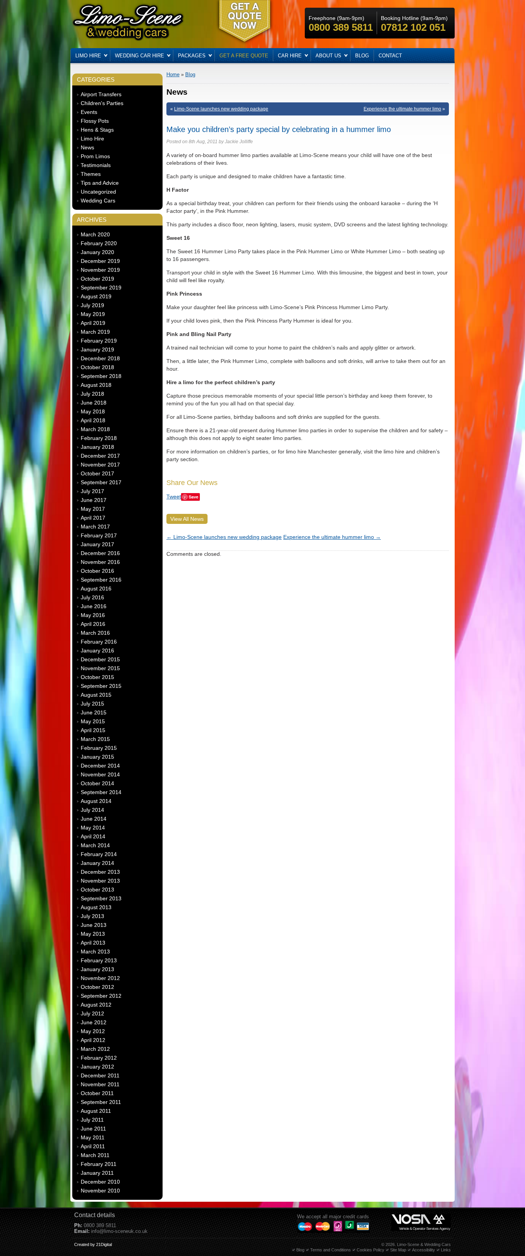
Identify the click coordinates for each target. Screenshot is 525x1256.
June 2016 (93, 606)
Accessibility (423, 1250)
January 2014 (97, 863)
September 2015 (101, 686)
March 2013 (95, 951)
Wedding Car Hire (139, 56)
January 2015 (97, 757)
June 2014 (93, 819)
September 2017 (101, 482)
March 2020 (95, 234)
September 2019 (101, 287)
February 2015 (99, 748)
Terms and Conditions (330, 1250)
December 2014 (100, 766)
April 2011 (93, 1146)
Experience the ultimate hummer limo (402, 109)
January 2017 (97, 544)
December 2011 (100, 1075)
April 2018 (93, 420)
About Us (328, 56)
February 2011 (98, 1164)
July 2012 (92, 1013)
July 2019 (92, 305)
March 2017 (95, 526)
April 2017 (93, 518)
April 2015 (93, 730)
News (87, 147)
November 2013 (100, 881)
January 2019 (97, 349)
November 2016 (100, 562)
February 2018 (99, 438)
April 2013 (93, 943)
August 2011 (96, 1111)
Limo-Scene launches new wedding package (221, 109)
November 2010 (100, 1190)
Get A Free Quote (243, 56)
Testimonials (96, 165)
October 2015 (97, 677)
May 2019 (93, 314)
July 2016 (92, 597)
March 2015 (95, 739)
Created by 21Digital (93, 1244)
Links (446, 1250)
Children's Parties (102, 103)
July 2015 (92, 704)
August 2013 (96, 907)
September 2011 (101, 1102)
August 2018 (96, 385)
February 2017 (99, 535)
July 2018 (92, 394)
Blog (362, 56)
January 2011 (97, 1173)
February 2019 (99, 341)
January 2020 (97, 252)
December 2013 (100, 872)
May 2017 (93, 509)
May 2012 (93, 1031)
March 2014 (95, 845)
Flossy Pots (95, 121)
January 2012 (97, 1067)
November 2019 (100, 270)
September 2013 (101, 898)
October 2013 (97, 889)
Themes (91, 174)
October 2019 (97, 279)
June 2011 (93, 1129)
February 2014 (99, 854)
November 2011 (100, 1084)
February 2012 (99, 1058)
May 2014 (93, 828)
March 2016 (95, 633)
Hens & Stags (97, 130)
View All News (187, 519)
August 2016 (96, 588)
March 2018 (95, 429)
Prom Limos (95, 156)
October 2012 (97, 987)
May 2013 (93, 934)
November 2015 (100, 668)
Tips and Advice (100, 183)
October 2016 (97, 571)
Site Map (398, 1250)
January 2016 (97, 650)
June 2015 (93, 712)
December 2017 (100, 456)
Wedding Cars (98, 200)
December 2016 (100, 553)
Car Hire (290, 56)
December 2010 (100, 1182)
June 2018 (93, 403)
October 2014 (97, 783)
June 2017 (93, 500)
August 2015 (96, 695)
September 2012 (101, 996)
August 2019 (96, 296)
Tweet (173, 496)
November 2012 (100, 978)
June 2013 (93, 925)
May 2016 (93, 615)
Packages (192, 56)
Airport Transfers (101, 94)
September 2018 (101, 376)
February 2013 (99, 960)
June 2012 (93, 1022)
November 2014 (100, 774)
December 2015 (100, 659)
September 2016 (101, 580)
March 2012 (95, 1049)
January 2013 (97, 969)
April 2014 (93, 836)
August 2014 (96, 801)
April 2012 (93, 1040)
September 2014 (101, 792)
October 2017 (97, 473)
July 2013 (92, 916)
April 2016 (93, 624)
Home (172, 74)
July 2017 (92, 491)
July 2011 (92, 1120)
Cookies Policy (370, 1250)
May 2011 (93, 1137)
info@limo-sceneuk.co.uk (119, 1231)
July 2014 (92, 810)
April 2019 (93, 323)
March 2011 (95, 1155)
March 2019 (95, 332)
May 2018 (93, 411)
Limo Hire (88, 56)
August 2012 (96, 1005)
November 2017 (100, 465)
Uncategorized (98, 192)
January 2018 (97, 447)
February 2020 (99, 243)
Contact (390, 56)
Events (89, 112)
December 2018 (100, 358)
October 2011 (97, 1093)
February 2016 (99, 642)
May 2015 (93, 721)
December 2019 (100, 261)
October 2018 (97, 367)
